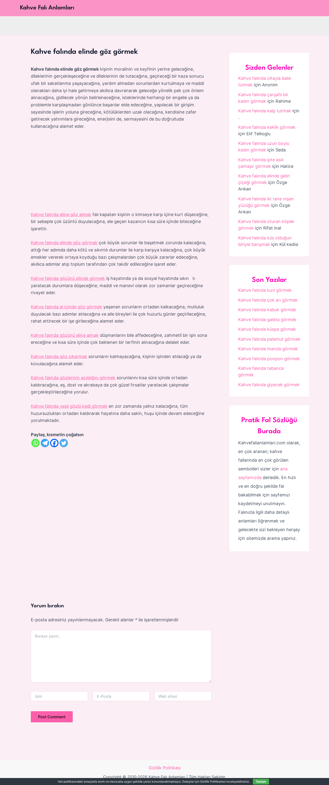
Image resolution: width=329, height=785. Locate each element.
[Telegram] (45, 443)
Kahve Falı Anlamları (47, 8)
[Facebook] (54, 443)
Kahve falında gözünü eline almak (65, 335)
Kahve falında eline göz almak (61, 214)
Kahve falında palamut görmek (269, 339)
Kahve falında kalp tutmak (264, 110)
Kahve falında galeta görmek (267, 319)
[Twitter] (63, 443)
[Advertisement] (121, 170)
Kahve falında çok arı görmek (268, 300)
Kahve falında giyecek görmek (269, 384)
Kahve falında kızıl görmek (265, 290)
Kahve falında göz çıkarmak (59, 356)
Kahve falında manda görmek (268, 348)
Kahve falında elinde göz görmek (64, 242)
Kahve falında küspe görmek (267, 329)
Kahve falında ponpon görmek (269, 358)
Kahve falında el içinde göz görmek (66, 306)
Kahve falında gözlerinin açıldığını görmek (73, 377)
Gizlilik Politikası (165, 767)
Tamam (261, 781)
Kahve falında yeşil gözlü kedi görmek (69, 406)
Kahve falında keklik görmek (267, 127)
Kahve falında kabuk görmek (267, 309)
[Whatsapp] (35, 443)
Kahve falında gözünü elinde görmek (68, 278)
